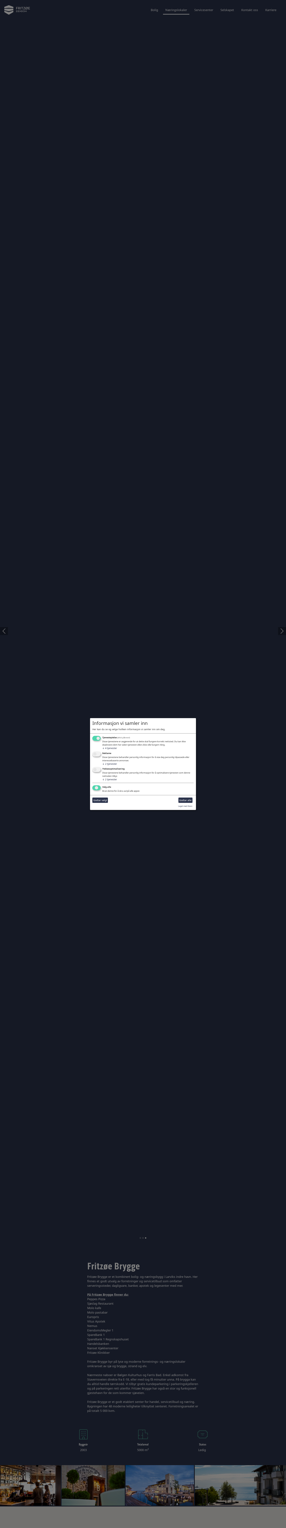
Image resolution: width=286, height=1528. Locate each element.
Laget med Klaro (185, 806)
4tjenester (109, 748)
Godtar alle (185, 800)
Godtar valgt (100, 800)
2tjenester (109, 763)
